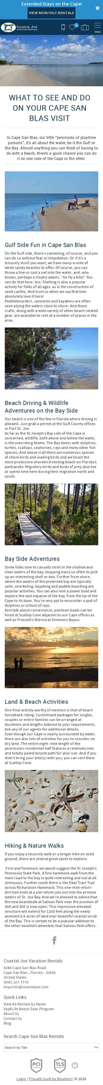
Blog (7, 1023)
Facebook (54, 940)
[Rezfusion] (75, 1065)
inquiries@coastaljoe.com (26, 987)
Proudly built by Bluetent (50, 1079)
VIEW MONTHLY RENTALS (51, 13)
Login (21, 1079)
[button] (51, 9)
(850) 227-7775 (16, 982)
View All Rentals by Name (25, 1004)
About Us (11, 1013)
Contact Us (13, 1018)
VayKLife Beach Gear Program (29, 1009)
